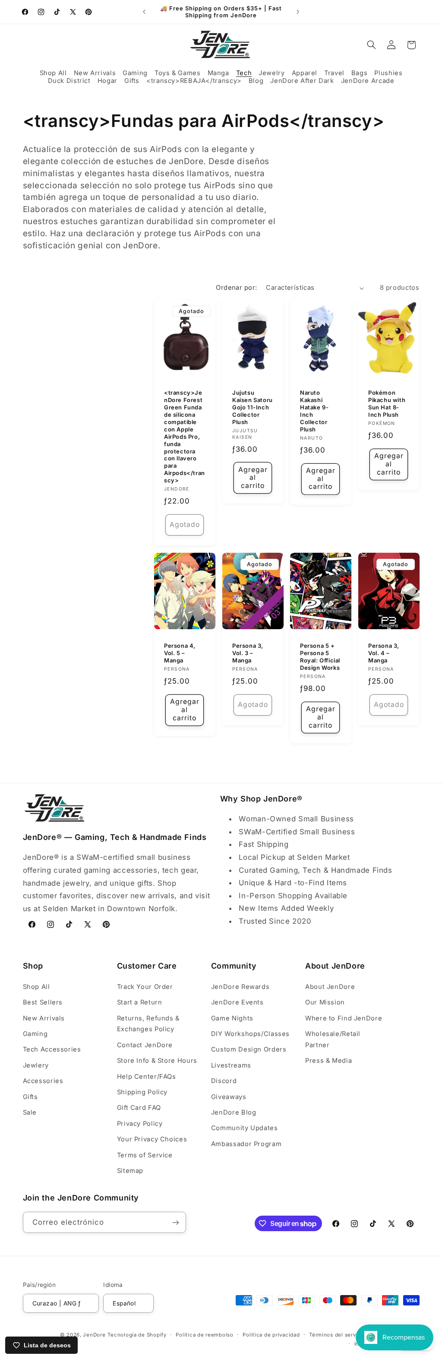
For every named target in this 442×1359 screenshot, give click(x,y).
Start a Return (139, 1002)
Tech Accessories (52, 1049)
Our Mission (325, 1002)
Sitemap (130, 1171)
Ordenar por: (236, 287)
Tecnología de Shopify (136, 1335)
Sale (30, 1112)
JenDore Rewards (240, 987)
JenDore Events (237, 1002)
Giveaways (228, 1097)
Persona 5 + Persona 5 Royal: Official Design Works (320, 656)
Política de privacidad (271, 1335)
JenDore (94, 1335)
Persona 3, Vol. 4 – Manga (383, 653)
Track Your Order (145, 987)
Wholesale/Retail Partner (332, 1039)
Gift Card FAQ (139, 1108)
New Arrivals (44, 1018)
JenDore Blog (233, 1112)
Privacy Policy (140, 1124)
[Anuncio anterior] (144, 11)
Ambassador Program (246, 1144)
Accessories (43, 1081)
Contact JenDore (145, 1045)
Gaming (35, 1034)
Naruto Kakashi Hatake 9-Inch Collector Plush (314, 411)
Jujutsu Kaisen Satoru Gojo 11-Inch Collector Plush (252, 408)
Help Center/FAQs (146, 1076)
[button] (53, 73)
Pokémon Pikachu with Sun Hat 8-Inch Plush (386, 404)
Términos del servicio (337, 1335)
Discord (224, 1081)
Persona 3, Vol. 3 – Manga (247, 653)
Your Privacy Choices (152, 1139)
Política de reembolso (204, 1335)
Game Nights (232, 1018)
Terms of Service (145, 1155)
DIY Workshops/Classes (250, 1034)
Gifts (30, 1097)
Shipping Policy (142, 1092)
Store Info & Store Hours (157, 1060)
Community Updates (244, 1128)
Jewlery (36, 1065)
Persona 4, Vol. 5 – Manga (180, 653)
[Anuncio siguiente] (297, 11)
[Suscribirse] (175, 1222)
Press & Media (328, 1060)
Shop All (36, 987)
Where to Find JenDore (343, 1018)
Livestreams (231, 1065)
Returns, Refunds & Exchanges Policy (148, 1023)
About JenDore (330, 987)
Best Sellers (43, 1002)
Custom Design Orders (249, 1049)
